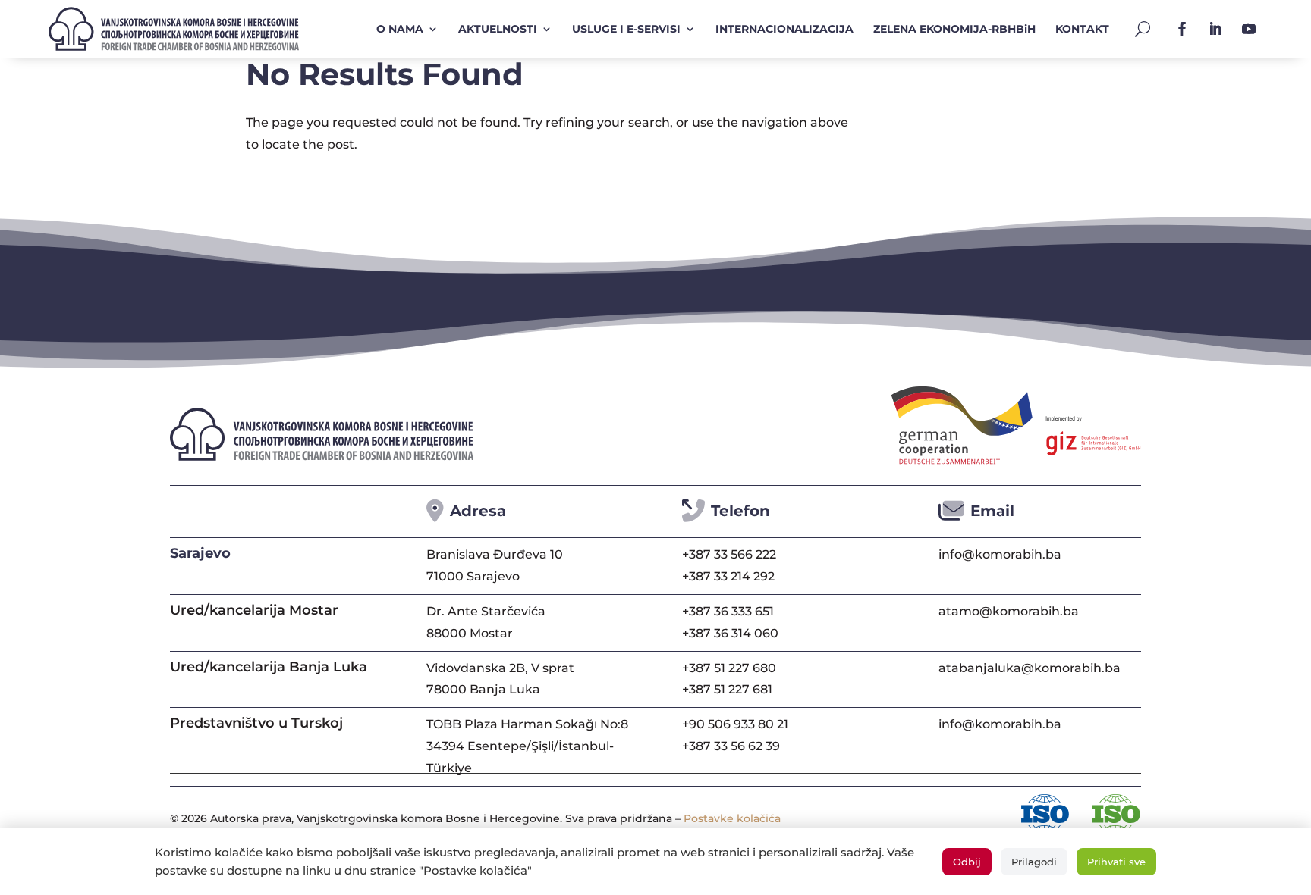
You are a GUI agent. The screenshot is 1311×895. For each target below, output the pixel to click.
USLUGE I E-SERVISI (626, 29)
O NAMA (399, 29)
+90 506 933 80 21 (735, 724)
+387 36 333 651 (728, 611)
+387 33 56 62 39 (731, 746)
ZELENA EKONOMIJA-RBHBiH (954, 29)
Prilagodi (1034, 862)
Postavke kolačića (732, 818)
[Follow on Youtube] (1248, 28)
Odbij (967, 862)
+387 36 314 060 (730, 633)
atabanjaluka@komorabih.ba (1029, 668)
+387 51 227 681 (727, 689)
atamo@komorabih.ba (1008, 611)
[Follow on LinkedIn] (1215, 28)
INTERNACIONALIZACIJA (784, 29)
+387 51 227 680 (729, 668)
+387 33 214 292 (728, 576)
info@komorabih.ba (999, 554)
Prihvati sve (1116, 862)
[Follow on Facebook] (1182, 28)
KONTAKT (1082, 29)
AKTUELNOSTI (497, 29)
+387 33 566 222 (729, 554)
